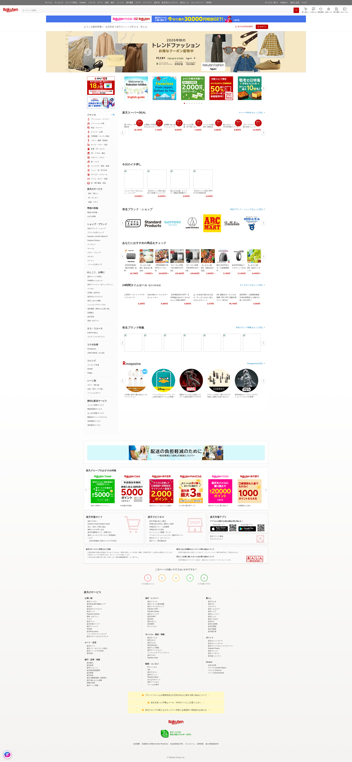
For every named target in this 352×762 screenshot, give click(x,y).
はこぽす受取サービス (95, 413)
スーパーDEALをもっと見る (251, 112)
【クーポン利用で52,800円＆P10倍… (176, 268)
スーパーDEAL (71, 3)
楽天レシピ (212, 616)
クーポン (90, 289)
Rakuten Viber (152, 658)
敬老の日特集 (92, 212)
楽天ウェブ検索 (153, 648)
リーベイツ (147, 3)
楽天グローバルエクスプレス (97, 636)
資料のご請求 (169, 524)
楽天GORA (151, 616)
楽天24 (157, 3)
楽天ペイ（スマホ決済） (96, 651)
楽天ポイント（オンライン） (160, 538)
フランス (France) (214, 670)
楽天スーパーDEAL (94, 277)
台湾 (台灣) (212, 665)
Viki (148, 670)
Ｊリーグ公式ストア (94, 264)
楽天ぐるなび (213, 619)
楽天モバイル (152, 638)
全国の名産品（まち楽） (96, 353)
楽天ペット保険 (92, 685)
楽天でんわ (151, 643)
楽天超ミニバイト (214, 656)
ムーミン (90, 260)
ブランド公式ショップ (95, 232)
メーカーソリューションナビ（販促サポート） (166, 535)
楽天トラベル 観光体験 (155, 604)
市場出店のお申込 (156, 524)
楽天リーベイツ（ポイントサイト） (100, 285)
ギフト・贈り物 (93, 385)
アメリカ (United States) (217, 668)
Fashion (83, 3)
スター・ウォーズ (94, 252)
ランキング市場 (93, 365)
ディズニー (91, 244)
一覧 (113, 114)
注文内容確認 (94, 541)
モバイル (48, 3)
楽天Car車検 (212, 624)
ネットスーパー (197, 3)
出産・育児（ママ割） (95, 389)
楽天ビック (184, 3)
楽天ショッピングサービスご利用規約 (102, 535)
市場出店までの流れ (156, 529)
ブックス (120, 3)
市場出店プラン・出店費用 (159, 527)
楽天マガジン (152, 672)
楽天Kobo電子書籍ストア (96, 604)
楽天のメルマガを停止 (108, 541)
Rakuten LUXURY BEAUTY (97, 236)
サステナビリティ (216, 539)
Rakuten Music (153, 677)
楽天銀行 (90, 663)
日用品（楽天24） (94, 293)
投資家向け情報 (147, 744)
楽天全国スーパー (93, 624)
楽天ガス (211, 604)
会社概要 (136, 744)
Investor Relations (161, 744)
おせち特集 (91, 216)
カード (100, 3)
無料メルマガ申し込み (96, 529)
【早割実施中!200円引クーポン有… (161, 268)
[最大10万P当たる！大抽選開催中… (222, 268)
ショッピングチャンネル (96, 305)
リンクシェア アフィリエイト (158, 653)
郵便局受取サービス (94, 409)
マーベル (90, 249)
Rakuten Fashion (93, 240)
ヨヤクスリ (212, 606)
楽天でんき (212, 601)
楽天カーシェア (153, 614)
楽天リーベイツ (92, 626)
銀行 (112, 3)
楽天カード (91, 646)
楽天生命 (90, 675)
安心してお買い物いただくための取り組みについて (195, 557)
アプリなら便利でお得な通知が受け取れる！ (226, 521)
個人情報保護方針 (212, 744)
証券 (107, 3)
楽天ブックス (92, 601)
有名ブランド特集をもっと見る (249, 327)
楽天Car (211, 621)
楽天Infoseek (152, 645)
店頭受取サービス (94, 421)
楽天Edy (90, 653)
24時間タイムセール (95, 281)
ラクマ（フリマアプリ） (96, 337)
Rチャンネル (152, 667)
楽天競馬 (150, 624)
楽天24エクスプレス (170, 3)
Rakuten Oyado (153, 611)
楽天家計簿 (212, 631)
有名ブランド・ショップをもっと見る (246, 209)
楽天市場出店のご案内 (157, 521)
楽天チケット (152, 675)
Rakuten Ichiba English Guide (99, 524)
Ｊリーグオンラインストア (97, 634)
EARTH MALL (92, 333)
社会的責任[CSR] (176, 744)
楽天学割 (90, 317)
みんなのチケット (154, 680)
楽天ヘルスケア (214, 609)
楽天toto (150, 619)
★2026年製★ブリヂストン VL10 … (238, 268)
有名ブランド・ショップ (96, 228)
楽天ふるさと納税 (94, 301)
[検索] (296, 10)
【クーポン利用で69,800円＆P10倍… (192, 268)
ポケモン (90, 256)
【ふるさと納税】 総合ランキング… (253, 268)
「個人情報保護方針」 (122, 557)
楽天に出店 (294, 3)
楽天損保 (90, 673)
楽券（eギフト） (93, 321)
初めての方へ (92, 521)
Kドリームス (152, 626)
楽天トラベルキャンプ (155, 606)
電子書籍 (129, 3)
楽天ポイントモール (215, 643)
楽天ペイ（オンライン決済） (97, 648)
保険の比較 (91, 683)
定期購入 (90, 313)
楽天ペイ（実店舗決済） (158, 541)
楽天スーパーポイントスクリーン (220, 646)
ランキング (58, 3)
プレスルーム (190, 744)
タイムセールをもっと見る (251, 285)
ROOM (208, 3)
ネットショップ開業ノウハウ (160, 532)
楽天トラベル (152, 601)
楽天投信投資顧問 (93, 670)
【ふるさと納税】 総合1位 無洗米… (146, 268)
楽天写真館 (212, 626)
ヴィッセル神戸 (153, 685)
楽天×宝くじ (152, 621)
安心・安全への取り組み (97, 527)
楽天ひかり (151, 640)
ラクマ (138, 3)
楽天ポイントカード (215, 641)
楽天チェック (213, 651)
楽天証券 (90, 665)
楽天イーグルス (153, 682)
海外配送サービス (94, 425)
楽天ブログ (151, 655)
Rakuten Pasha (214, 648)
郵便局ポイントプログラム (97, 417)
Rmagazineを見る (255, 363)
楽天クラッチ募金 (216, 536)
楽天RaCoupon (92, 631)
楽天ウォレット (92, 668)
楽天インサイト (214, 653)
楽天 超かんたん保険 (94, 680)
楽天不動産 (212, 629)
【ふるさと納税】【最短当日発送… (207, 268)
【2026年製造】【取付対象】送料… (130, 268)
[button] (313, 10)
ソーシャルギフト (94, 393)
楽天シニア (212, 611)
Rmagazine (91, 349)
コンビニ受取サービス (95, 405)
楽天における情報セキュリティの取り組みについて (195, 549)
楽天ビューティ (214, 614)
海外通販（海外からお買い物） (99, 309)
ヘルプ (304, 3)
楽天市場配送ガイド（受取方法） (100, 532)
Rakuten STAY (152, 609)
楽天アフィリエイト (154, 650)
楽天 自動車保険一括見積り (97, 678)
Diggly (89, 373)
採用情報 (200, 744)
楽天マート (91, 621)
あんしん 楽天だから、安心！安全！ (254, 559)
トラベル (91, 3)
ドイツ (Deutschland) (216, 673)
